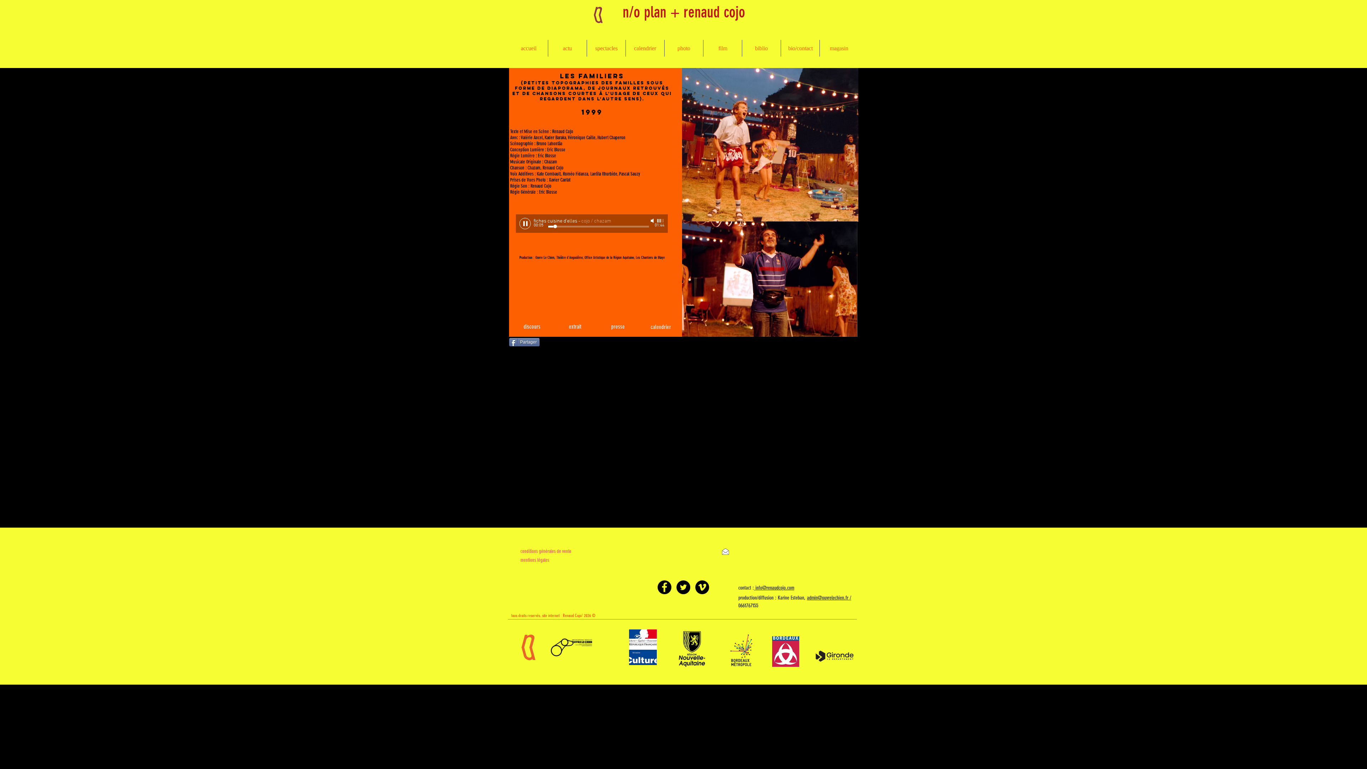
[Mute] (652, 220)
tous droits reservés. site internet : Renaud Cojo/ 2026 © (553, 615)
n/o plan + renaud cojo (684, 12)
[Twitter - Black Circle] (683, 587)
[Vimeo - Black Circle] (702, 587)
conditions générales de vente (545, 551)
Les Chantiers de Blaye (650, 257)
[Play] (525, 223)
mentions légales (534, 560)
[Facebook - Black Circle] (664, 587)
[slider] (660, 221)
